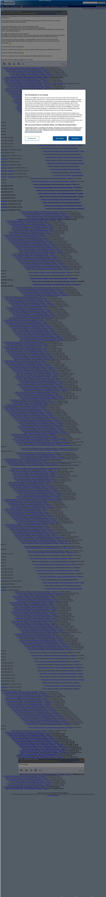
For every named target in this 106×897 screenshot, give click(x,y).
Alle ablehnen (60, 138)
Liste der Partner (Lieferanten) (33, 132)
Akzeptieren (75, 138)
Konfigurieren (32, 138)
